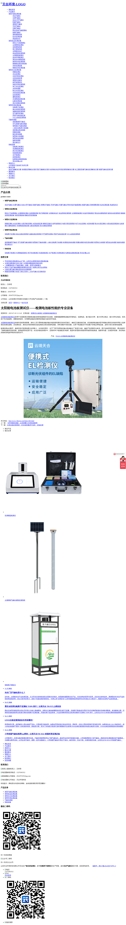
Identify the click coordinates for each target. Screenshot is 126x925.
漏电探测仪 (16, 97)
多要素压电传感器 (19, 130)
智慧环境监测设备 (15, 105)
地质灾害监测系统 (19, 84)
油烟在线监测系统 (19, 111)
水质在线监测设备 (19, 92)
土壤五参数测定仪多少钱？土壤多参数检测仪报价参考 (24, 263)
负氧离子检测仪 (18, 146)
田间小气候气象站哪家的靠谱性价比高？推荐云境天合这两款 (26, 267)
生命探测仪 (16, 94)
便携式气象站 (17, 24)
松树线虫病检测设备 (20, 159)
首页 (10, 302)
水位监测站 (16, 74)
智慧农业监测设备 (15, 41)
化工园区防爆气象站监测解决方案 (86, 169)
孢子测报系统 (17, 49)
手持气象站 (16, 26)
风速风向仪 (16, 38)
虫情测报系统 (17, 47)
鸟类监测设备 (17, 65)
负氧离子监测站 (18, 107)
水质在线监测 (17, 78)
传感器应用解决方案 (29, 169)
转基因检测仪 (17, 153)
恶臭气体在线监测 (19, 115)
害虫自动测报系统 (19, 59)
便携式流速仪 (17, 80)
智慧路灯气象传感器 (20, 126)
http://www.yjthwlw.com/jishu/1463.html (21, 421)
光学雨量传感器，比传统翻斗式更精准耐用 (22, 423)
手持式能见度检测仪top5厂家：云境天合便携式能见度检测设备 (26, 261)
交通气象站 (16, 18)
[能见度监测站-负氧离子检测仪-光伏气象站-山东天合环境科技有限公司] (13, 4)
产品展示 (12, 11)
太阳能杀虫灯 (17, 51)
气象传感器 (13, 119)
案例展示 (12, 171)
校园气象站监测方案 (106, 169)
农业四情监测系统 (19, 53)
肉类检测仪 (16, 157)
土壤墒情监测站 (18, 45)
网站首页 (12, 9)
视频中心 (12, 173)
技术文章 (25, 165)
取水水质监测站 (18, 90)
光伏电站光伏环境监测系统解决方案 (61, 169)
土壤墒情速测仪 (18, 55)
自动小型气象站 (18, 20)
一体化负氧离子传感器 (20, 128)
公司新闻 (12, 165)
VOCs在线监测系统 (19, 117)
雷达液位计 (16, 142)
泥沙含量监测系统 (19, 103)
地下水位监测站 (18, 86)
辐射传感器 (16, 140)
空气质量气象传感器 (20, 124)
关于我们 (12, 175)
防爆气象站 (16, 22)
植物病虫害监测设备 (20, 63)
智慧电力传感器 (18, 136)
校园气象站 (16, 32)
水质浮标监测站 (18, 76)
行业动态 (18, 165)
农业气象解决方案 (15, 169)
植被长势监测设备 (19, 68)
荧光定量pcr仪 (17, 161)
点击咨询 (8, 875)
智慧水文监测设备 (15, 70)
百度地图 (8, 760)
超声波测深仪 (17, 82)
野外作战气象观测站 (20, 30)
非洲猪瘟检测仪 (18, 148)
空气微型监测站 (18, 113)
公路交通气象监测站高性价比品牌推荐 (18, 269)
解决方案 (12, 167)
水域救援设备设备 (19, 99)
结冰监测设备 (17, 36)
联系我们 (12, 178)
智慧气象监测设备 (15, 14)
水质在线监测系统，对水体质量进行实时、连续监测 (25, 425)
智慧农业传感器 (18, 138)
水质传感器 (16, 88)
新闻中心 (12, 163)
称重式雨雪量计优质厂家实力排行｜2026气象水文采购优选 (25, 271)
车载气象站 (16, 28)
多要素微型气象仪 (19, 121)
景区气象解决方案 (42, 169)
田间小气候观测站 (19, 43)
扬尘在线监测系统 (19, 109)
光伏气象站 (16, 16)
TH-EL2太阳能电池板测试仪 (65, 336)
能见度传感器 (17, 134)
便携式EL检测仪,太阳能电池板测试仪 (44, 313)
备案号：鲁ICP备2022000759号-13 (104, 866)
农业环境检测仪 (18, 57)
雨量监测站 (16, 72)
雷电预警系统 (17, 34)
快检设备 (12, 144)
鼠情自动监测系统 (19, 61)
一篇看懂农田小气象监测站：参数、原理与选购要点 (23, 265)
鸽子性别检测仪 (18, 151)
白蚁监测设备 (17, 101)
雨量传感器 (16, 132)
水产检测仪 (16, 155)
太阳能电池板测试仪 (8, 317)
